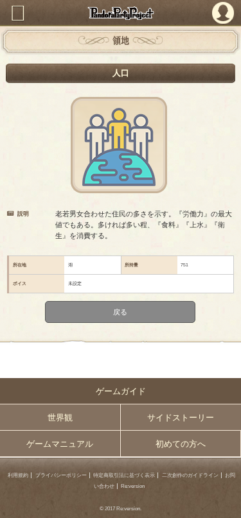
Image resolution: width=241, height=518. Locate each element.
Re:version (133, 486)
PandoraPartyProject (120, 13)
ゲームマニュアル (59, 444)
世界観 (60, 417)
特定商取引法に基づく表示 (124, 475)
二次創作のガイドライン (190, 475)
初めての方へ (181, 444)
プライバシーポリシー (61, 475)
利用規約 (18, 475)
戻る (121, 311)
